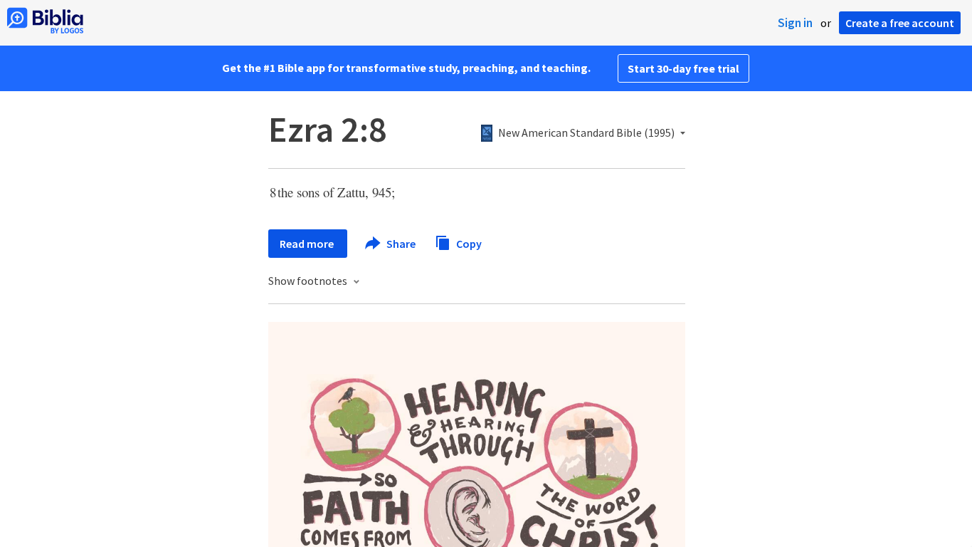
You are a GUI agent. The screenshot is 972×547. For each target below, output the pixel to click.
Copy (468, 242)
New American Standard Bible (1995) (586, 133)
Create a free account (899, 23)
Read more (308, 243)
